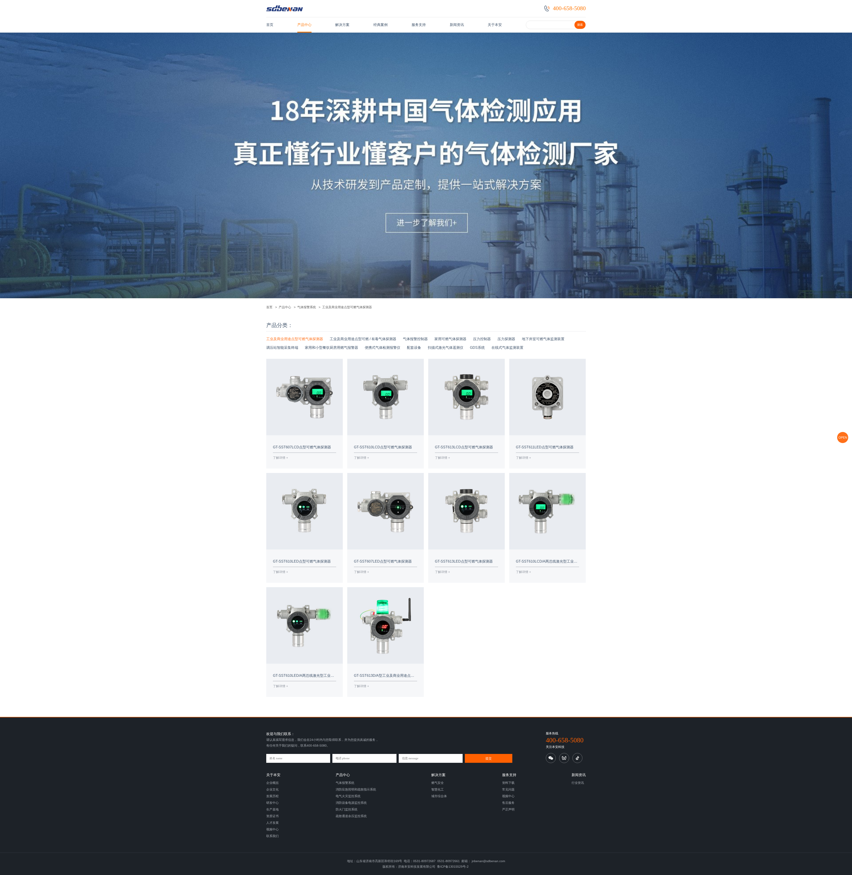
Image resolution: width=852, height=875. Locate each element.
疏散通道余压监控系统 (351, 816)
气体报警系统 (307, 307)
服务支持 (419, 25)
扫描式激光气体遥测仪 (445, 347)
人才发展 (272, 822)
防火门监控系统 (346, 809)
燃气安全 (437, 783)
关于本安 (495, 25)
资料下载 (508, 783)
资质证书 (272, 816)
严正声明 (508, 809)
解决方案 (342, 25)
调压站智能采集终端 (282, 347)
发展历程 (272, 796)
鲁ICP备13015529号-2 (453, 866)
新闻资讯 (457, 25)
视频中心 (272, 829)
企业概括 (272, 783)
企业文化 (272, 789)
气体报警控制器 (415, 339)
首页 (269, 25)
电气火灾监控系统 (348, 796)
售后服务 (508, 802)
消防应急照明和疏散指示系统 (356, 789)
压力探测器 (506, 339)
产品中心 (304, 25)
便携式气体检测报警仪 (382, 347)
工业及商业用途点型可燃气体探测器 (346, 307)
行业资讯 (578, 783)
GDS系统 (477, 347)
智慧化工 (437, 789)
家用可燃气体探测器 (450, 339)
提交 (488, 758)
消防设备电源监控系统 (351, 802)
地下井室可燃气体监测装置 (543, 339)
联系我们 (272, 836)
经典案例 (380, 25)
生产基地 (272, 809)
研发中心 (272, 802)
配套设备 (414, 347)
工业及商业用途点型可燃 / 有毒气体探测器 (363, 339)
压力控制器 (482, 339)
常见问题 (508, 789)
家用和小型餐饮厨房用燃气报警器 (331, 347)
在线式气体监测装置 (507, 347)
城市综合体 (439, 796)
